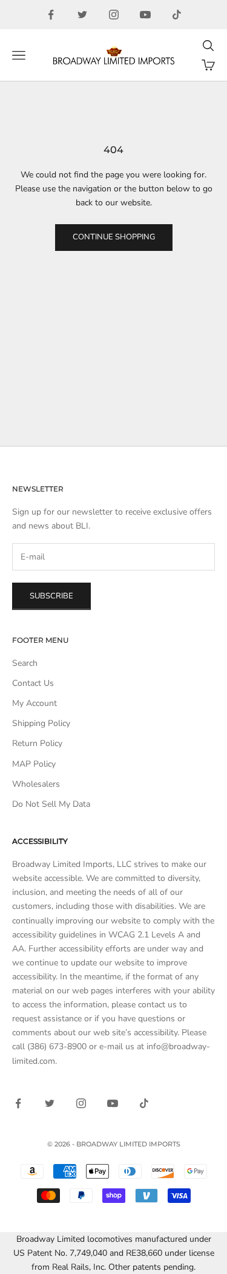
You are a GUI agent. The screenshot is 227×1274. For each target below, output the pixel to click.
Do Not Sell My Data (51, 804)
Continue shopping (114, 236)
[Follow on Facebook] (51, 15)
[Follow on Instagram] (114, 15)
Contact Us (33, 683)
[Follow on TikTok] (177, 15)
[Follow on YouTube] (145, 15)
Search (25, 663)
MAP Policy (34, 764)
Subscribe (51, 596)
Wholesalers (36, 784)
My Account (34, 703)
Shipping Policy (41, 723)
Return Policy (37, 743)
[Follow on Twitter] (82, 15)
